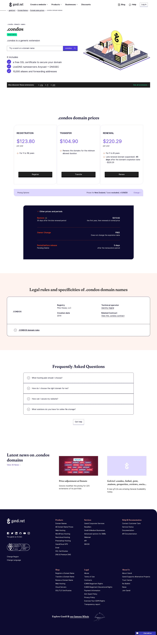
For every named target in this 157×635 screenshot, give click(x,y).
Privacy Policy (89, 597)
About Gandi (127, 573)
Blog (123, 4)
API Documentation (129, 534)
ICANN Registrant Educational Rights (98, 587)
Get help (78, 422)
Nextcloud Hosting (62, 537)
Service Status (128, 527)
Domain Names (23, 10)
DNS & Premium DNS (63, 554)
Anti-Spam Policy (90, 594)
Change (137, 193)
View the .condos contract (112, 316)
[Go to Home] (16, 5)
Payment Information (92, 590)
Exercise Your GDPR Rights (94, 601)
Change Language (14, 560)
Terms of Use (89, 577)
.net (53, 85)
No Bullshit (126, 584)
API (85, 541)
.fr (47, 85)
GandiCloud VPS (61, 544)
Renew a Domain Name (64, 580)
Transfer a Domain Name (64, 577)
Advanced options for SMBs (95, 534)
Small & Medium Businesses (94, 530)
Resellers (87, 527)
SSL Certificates (61, 551)
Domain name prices (37, 10)
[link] (8, 533)
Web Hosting (60, 530)
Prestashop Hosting (63, 541)
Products (55, 4)
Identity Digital (107, 308)
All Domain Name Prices (64, 527)
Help (134, 4)
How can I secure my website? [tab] (45, 399)
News (124, 587)
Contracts (88, 580)
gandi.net (12, 10)
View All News (13, 465)
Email (57, 548)
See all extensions (140, 85)
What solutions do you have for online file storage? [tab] (54, 409)
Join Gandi (126, 590)
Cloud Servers (60, 587)
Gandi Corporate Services (94, 523)
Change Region (13, 557)
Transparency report (92, 604)
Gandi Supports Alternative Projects (136, 577)
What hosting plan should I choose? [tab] (47, 378)
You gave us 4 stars (14, 537)
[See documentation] (45, 218)
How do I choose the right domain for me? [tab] (50, 388)
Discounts (86, 4)
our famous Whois (79, 616)
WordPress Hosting (62, 534)
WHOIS (87, 544)
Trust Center (127, 580)
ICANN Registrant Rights (93, 584)
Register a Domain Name (64, 573)
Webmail (87, 537)
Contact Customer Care (131, 523)
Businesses (70, 4)
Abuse (86, 573)
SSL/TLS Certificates (63, 590)
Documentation (128, 530)
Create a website (38, 4)
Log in (143, 4)
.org (41, 85)
